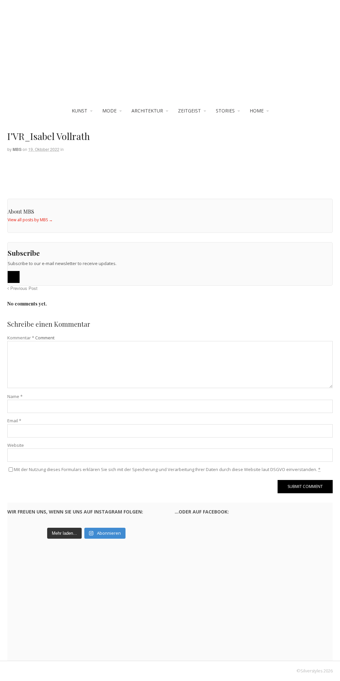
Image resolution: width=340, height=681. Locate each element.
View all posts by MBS (30, 220)
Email (14, 421)
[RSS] (14, 277)
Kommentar (20, 338)
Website (15, 445)
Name (15, 396)
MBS (17, 149)
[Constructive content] (170, 56)
